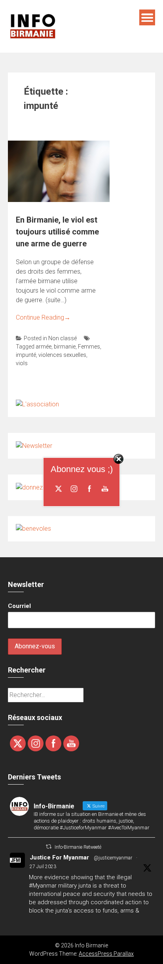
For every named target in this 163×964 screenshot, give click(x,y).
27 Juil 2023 (43, 866)
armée (43, 346)
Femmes (89, 346)
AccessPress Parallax (106, 954)
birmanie (65, 346)
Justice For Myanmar (59, 857)
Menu (147, 17)
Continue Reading (43, 317)
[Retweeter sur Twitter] (48, 847)
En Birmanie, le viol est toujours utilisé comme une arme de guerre (57, 231)
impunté (26, 355)
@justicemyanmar (113, 858)
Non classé (62, 338)
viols (22, 363)
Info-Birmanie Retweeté (78, 847)
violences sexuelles (62, 355)
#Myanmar (43, 885)
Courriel (19, 606)
